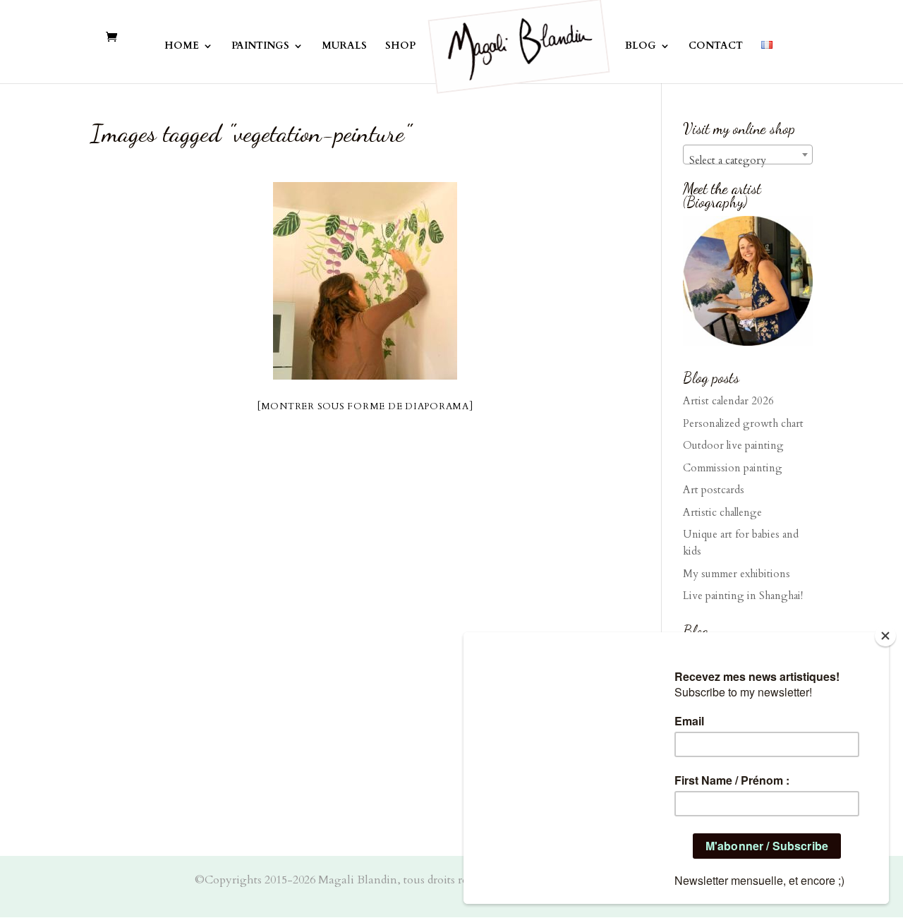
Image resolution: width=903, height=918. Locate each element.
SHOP (400, 46)
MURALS (344, 46)
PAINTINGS (260, 46)
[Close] (885, 635)
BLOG (640, 46)
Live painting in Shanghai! (743, 595)
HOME (181, 46)
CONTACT (716, 46)
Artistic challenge (722, 512)
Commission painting (732, 468)
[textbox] (748, 160)
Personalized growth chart (743, 423)
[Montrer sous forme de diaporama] (365, 406)
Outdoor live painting (733, 445)
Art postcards (713, 490)
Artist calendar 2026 (728, 401)
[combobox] (748, 154)
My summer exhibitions (736, 574)
